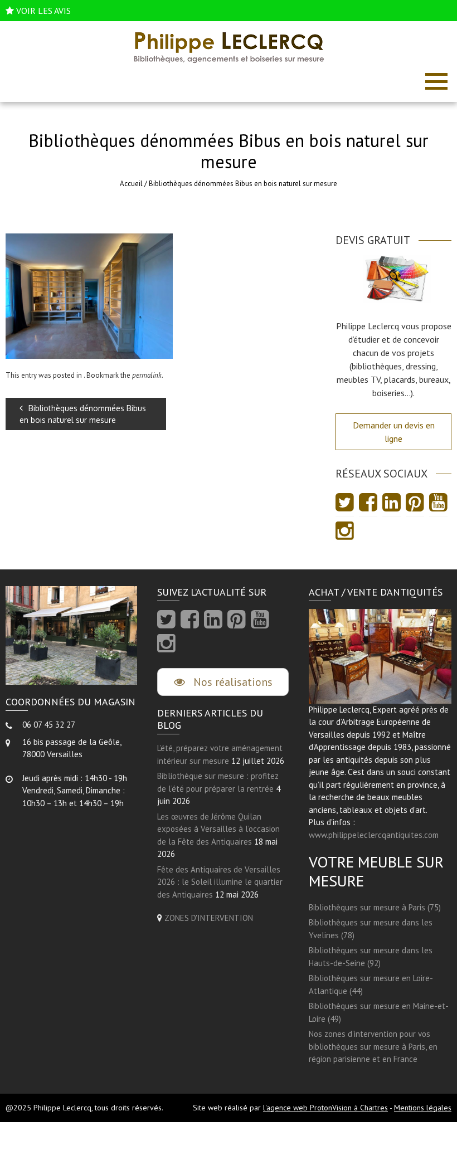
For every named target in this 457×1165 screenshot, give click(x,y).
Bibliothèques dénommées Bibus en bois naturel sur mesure (83, 414)
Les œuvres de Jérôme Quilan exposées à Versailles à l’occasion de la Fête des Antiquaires (218, 829)
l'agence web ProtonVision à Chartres (325, 1108)
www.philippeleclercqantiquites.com (374, 835)
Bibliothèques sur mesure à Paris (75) (375, 907)
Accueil (131, 183)
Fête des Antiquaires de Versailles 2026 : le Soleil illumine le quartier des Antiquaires (220, 882)
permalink (147, 375)
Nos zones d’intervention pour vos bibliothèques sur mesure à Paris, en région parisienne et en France (373, 1046)
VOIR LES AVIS (43, 10)
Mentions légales (422, 1108)
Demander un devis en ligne (394, 432)
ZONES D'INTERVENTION (208, 918)
